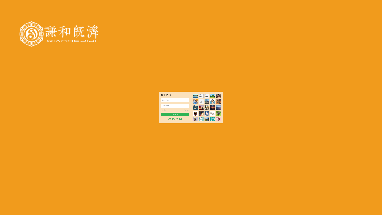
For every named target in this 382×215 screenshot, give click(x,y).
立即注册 (163, 110)
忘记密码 (186, 110)
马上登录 (175, 114)
